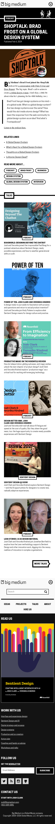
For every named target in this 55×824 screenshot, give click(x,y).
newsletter (14, 764)
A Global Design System (17, 142)
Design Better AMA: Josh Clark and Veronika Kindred (17, 422)
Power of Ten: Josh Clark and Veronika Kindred (27, 302)
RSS (11, 781)
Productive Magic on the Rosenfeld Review (25, 362)
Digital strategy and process (12, 726)
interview (38, 182)
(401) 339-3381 (7, 805)
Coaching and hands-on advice (13, 743)
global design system (17, 182)
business (42, 171)
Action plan (5, 739)
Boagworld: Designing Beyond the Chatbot (25, 243)
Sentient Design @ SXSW (16, 483)
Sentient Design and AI (10, 721)
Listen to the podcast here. (15, 127)
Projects (21, 604)
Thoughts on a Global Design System (22, 152)
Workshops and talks (9, 748)
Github (26, 781)
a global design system (18, 92)
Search (45, 592)
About (47, 604)
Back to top (50, 582)
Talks (9, 196)
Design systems (7, 730)
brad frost (26, 171)
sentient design (27, 477)
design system (13, 176)
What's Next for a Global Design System (24, 147)
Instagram (18, 781)
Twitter (4, 781)
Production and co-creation (12, 734)
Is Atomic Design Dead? (17, 157)
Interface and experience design (14, 717)
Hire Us (28, 610)
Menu (50, 4)
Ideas (7, 604)
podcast (10, 19)
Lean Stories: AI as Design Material (21, 539)
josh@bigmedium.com (10, 802)
